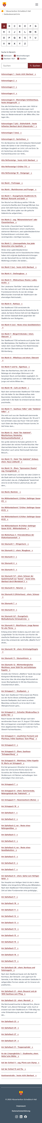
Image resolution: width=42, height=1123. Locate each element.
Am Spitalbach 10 (9, 903)
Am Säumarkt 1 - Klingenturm (14, 544)
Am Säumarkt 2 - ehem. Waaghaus (16, 550)
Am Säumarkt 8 (8, 610)
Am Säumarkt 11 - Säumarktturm (15, 658)
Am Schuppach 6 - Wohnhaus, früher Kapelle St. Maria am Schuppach (20, 761)
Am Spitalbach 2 (8, 819)
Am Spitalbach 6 (8, 863)
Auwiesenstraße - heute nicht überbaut (17, 1075)
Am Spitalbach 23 (9, 1021)
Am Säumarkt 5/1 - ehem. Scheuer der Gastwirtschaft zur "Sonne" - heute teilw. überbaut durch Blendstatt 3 (18, 579)
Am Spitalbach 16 (9, 942)
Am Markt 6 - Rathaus (10, 304)
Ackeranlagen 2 (8, 80)
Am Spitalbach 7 (8, 869)
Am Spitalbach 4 (8, 841)
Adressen (8, 55)
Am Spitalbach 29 (9, 1040)
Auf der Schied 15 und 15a (12, 1069)
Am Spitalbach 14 (9, 929)
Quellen (23, 58)
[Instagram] (16, 1116)
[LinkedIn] (21, 1116)
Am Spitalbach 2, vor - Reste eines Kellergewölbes (15, 826)
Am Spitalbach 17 (8, 948)
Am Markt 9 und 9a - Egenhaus (14, 367)
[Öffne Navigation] (36, 4)
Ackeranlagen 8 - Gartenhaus (13, 139)
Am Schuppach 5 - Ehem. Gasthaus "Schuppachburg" (15, 752)
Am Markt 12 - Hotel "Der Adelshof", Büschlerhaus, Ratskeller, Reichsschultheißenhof (16, 435)
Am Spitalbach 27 (9, 1034)
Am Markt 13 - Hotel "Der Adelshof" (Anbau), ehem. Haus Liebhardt (19, 460)
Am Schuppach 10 (9, 806)
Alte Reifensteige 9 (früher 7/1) (14, 166)
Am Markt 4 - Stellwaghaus (13, 273)
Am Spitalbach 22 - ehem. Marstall (16, 1000)
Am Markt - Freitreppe (11, 183)
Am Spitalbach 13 (8, 922)
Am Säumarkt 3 (8, 557)
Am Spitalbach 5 (8, 856)
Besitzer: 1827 (9, 58)
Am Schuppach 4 (8, 745)
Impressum (21, 1106)
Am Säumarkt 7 (8, 603)
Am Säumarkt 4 (8, 563)
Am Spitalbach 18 (9, 954)
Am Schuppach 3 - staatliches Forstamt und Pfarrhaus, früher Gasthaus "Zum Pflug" (19, 737)
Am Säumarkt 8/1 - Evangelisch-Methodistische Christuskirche (14, 617)
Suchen (36, 65)
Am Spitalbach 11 (8, 910)
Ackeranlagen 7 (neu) (10, 132)
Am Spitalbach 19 (8, 961)
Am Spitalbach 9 (8, 897)
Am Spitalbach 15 (9, 935)
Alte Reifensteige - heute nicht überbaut (18, 160)
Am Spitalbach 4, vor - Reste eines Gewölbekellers (15, 848)
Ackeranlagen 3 (8, 87)
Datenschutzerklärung (21, 1111)
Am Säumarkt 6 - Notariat (12, 588)
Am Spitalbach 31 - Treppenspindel (16, 1047)
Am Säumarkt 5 (8, 569)
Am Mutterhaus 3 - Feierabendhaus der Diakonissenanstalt (17, 536)
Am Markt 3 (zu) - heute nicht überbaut (17, 267)
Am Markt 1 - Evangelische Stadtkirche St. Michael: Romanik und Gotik (19, 197)
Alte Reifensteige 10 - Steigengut (15, 173)
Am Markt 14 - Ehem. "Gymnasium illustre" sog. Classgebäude (19, 469)
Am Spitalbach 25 (9, 1028)
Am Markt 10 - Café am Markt (14, 388)
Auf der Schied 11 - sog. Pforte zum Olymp (19, 1062)
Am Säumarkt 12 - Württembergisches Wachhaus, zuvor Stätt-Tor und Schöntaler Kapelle (18, 667)
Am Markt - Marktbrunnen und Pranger (17, 189)
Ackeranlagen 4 (8, 93)
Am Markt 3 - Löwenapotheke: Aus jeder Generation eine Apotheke (18, 244)
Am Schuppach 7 (8, 784)
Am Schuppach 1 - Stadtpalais (14, 691)
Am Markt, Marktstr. (10, 492)
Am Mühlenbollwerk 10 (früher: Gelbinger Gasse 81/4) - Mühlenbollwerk (18, 527)
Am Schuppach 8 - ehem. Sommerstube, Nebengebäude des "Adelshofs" (18, 792)
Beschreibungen (23, 55)
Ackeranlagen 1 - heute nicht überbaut (17, 74)
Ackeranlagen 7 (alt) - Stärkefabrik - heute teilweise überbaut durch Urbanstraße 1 (19, 124)
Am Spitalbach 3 (8, 834)
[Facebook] (25, 1116)
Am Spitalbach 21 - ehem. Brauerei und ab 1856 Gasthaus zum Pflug (19, 992)
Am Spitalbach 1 (8, 812)
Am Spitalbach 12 (8, 916)
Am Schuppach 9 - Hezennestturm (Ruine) (19, 800)
